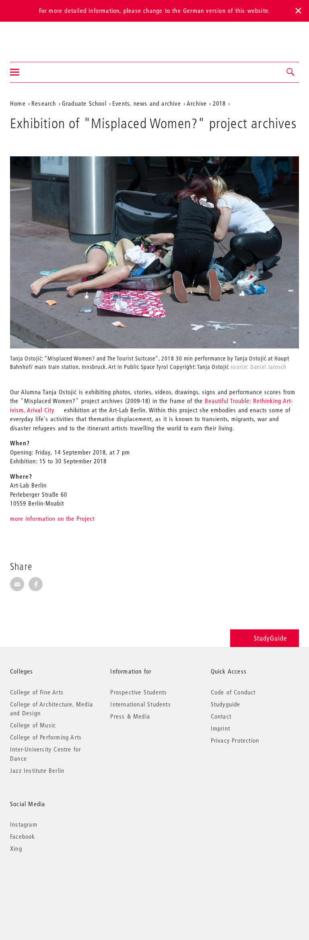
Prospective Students (138, 692)
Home (18, 103)
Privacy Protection (235, 740)
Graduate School (84, 103)
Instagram (23, 824)
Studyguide (226, 704)
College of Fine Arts (37, 692)
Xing (16, 848)
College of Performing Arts (46, 737)
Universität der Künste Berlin (41, 36)
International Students (140, 704)
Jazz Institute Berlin (37, 770)
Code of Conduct (233, 692)
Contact (221, 716)
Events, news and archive (146, 103)
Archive (197, 103)
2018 (219, 103)
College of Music (33, 725)
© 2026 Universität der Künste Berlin (52, 882)
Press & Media (130, 716)
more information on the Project (52, 518)
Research (43, 103)
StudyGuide (270, 638)
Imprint (220, 728)
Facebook (22, 836)
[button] (291, 72)
